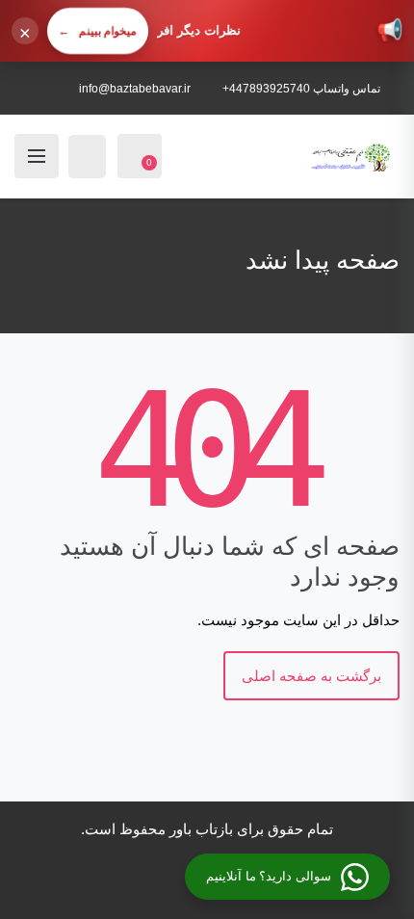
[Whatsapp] (94, 886)
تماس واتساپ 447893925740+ (301, 88)
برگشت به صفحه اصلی (311, 676)
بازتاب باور (201, 829)
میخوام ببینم (98, 31)
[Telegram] (121, 886)
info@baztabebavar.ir (135, 88)
